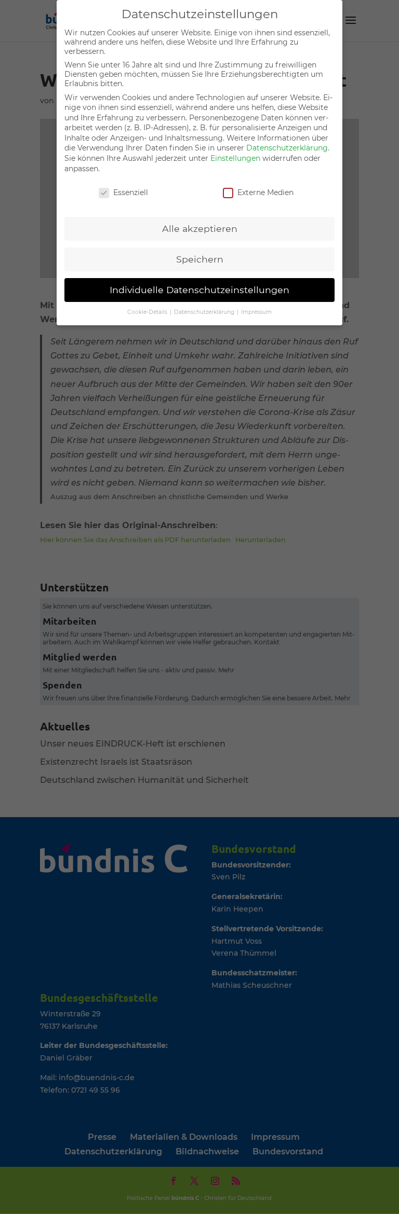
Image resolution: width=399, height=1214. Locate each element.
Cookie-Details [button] (148, 312)
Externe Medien (265, 192)
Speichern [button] (199, 259)
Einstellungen (235, 158)
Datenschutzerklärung (287, 148)
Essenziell (130, 192)
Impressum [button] (256, 312)
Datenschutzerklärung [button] (205, 312)
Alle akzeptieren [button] (199, 228)
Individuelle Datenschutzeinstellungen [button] (199, 289)
